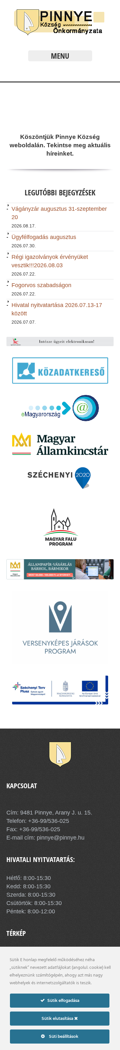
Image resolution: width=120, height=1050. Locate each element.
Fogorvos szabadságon (41, 285)
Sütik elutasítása (58, 1018)
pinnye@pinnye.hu (59, 837)
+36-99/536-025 (48, 821)
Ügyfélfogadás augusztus (44, 237)
